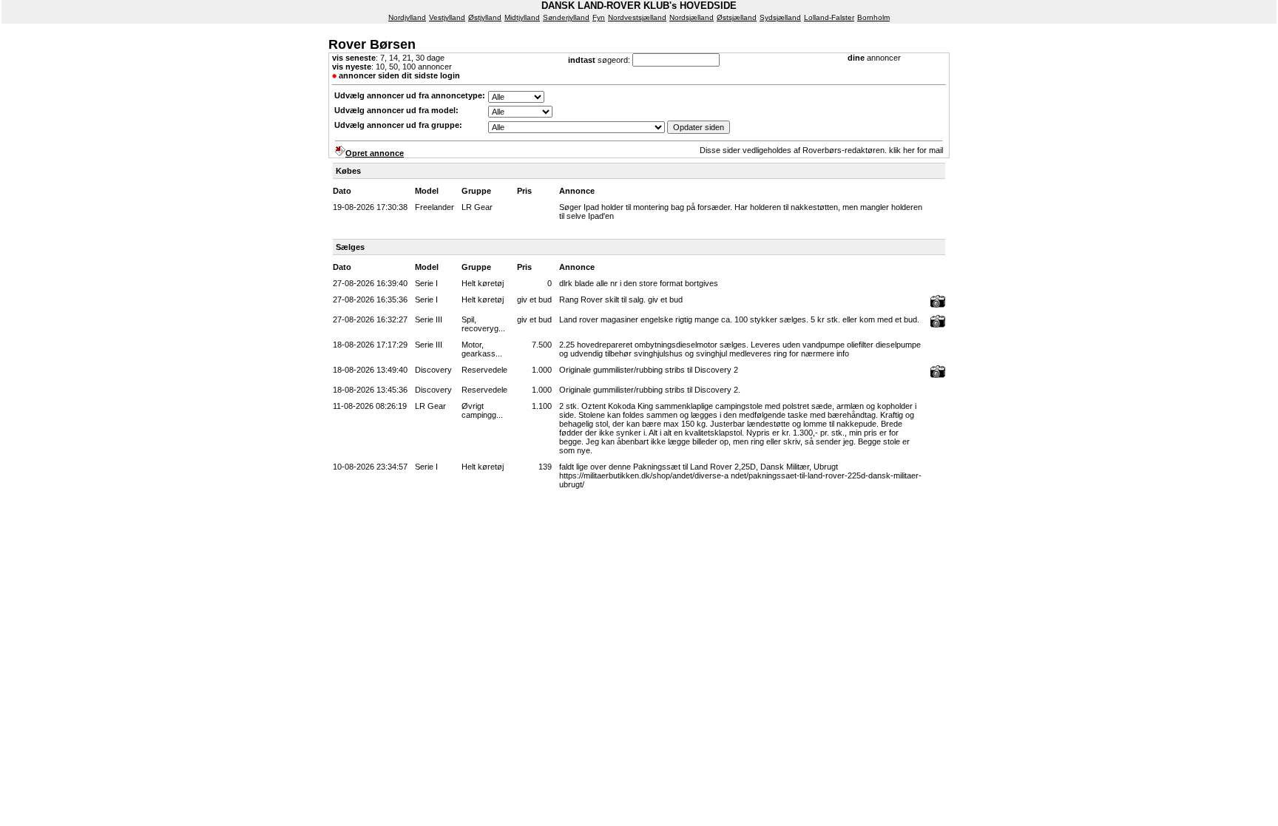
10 (380, 66)
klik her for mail (916, 150)
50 (393, 66)
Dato (342, 190)
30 (420, 57)
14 (393, 57)
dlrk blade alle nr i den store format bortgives (638, 283)
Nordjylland (407, 17)
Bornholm (873, 17)
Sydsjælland (780, 17)
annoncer (884, 57)
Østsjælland (737, 17)
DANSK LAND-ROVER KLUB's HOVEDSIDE (639, 5)
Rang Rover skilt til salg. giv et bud (621, 299)
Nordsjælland (691, 17)
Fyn (598, 17)
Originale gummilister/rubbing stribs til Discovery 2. (649, 389)
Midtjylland (522, 17)
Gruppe (476, 190)
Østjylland (484, 17)
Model (427, 190)
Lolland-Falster (829, 17)
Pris (524, 190)
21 (406, 57)
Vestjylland (447, 17)
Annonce (577, 190)
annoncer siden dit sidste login (399, 75)
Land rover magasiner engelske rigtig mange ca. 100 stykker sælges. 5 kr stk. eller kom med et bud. (739, 319)
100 (409, 66)
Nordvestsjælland (637, 17)
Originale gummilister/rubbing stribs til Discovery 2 (648, 369)
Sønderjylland (566, 17)
